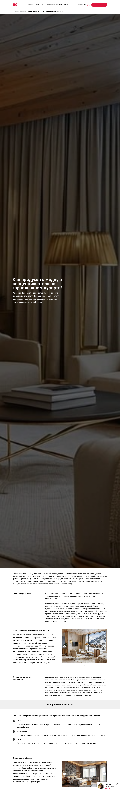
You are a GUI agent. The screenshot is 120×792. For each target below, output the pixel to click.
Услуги (38, 5)
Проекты (30, 5)
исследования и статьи (54, 5)
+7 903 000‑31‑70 (82, 5)
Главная (16, 12)
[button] (99, 5)
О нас (43, 5)
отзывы (66, 5)
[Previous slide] (64, 646)
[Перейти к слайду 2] (84, 665)
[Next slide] (104, 646)
